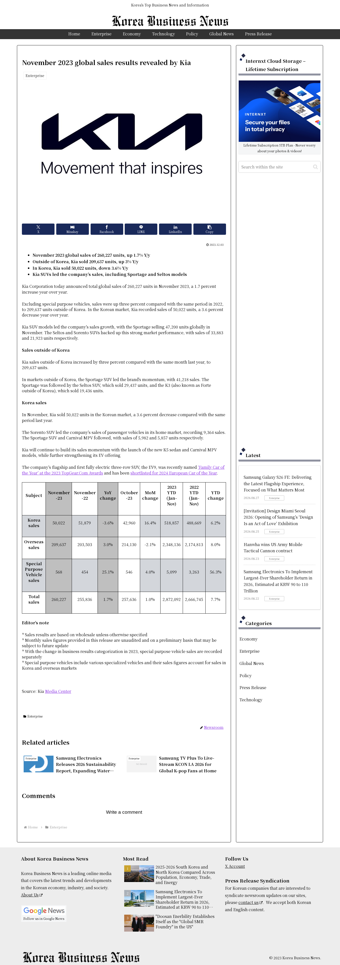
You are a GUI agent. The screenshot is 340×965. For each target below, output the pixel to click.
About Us (30, 895)
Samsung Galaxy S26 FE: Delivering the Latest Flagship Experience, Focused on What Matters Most (278, 483)
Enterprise (35, 716)
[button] (209, 229)
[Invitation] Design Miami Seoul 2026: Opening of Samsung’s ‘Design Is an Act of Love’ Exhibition (278, 517)
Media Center (58, 691)
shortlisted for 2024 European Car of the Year (173, 473)
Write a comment (124, 812)
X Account (235, 866)
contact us (248, 902)
